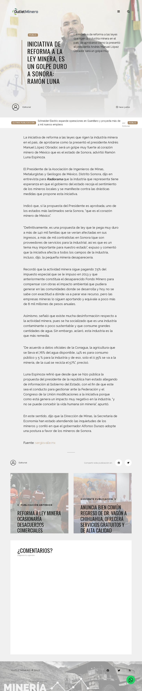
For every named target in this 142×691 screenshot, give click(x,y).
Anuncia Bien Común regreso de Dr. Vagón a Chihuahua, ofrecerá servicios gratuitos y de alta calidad (104, 518)
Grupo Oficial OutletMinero (34, 681)
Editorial (27, 107)
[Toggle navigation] (118, 11)
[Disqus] (71, 603)
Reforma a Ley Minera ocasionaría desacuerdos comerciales (39, 521)
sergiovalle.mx (45, 443)
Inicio (13, 681)
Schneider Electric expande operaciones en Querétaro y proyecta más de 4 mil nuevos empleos (84, 123)
